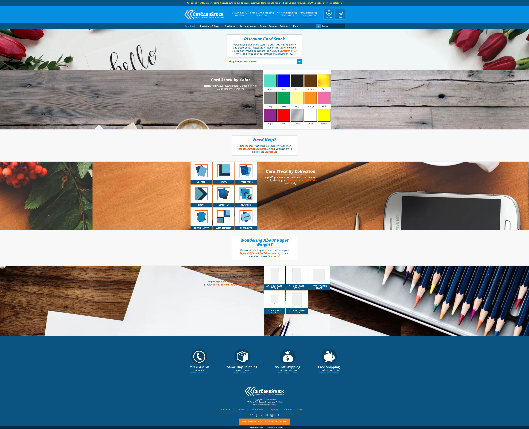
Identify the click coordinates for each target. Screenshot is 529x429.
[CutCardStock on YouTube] (261, 416)
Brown (310, 89)
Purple (270, 124)
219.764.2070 (239, 14)
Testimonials (257, 409)
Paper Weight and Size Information (258, 253)
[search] (331, 26)
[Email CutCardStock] (277, 416)
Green (284, 106)
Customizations (248, 26)
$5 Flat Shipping (287, 14)
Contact (240, 409)
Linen (201, 205)
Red (283, 124)
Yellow (324, 124)
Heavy (223, 182)
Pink (324, 106)
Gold (324, 89)
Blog (300, 409)
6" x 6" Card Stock (274, 311)
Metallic (224, 205)
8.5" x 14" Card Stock (274, 287)
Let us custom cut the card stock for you (235, 284)
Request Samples (268, 26)
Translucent (201, 228)
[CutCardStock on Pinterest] (266, 416)
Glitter (201, 182)
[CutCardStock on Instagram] (272, 416)
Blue (283, 89)
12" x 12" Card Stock (319, 287)
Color (274, 50)
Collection (285, 50)
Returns (288, 409)
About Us (225, 409)
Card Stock (189, 26)
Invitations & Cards (209, 26)
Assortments (223, 228)
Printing (284, 26)
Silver (297, 124)
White (310, 124)
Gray (270, 106)
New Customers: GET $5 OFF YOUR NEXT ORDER (264, 421)
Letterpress (246, 182)
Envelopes (230, 26)
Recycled (246, 205)
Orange (310, 106)
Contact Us (270, 151)
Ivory (297, 106)
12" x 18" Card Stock (297, 311)
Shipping (273, 409)
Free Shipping (308, 14)
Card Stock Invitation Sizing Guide (255, 148)
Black (297, 89)
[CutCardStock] (204, 14)
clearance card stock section (302, 180)
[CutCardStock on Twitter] (251, 416)
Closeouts (246, 228)
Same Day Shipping (262, 14)
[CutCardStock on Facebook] (256, 416)
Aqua (270, 89)
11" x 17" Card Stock (297, 287)
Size (295, 50)
